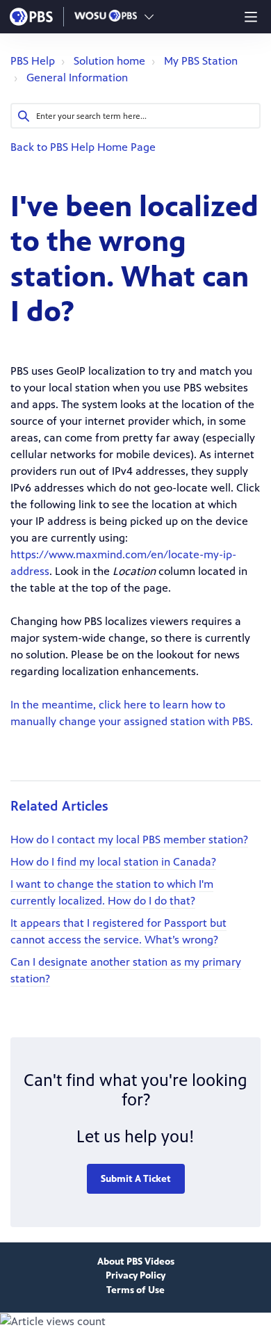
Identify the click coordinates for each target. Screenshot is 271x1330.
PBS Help (32, 60)
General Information (77, 77)
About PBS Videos (135, 1261)
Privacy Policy (135, 1275)
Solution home (109, 60)
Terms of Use (135, 1290)
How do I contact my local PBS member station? (129, 839)
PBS (31, 17)
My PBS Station (201, 60)
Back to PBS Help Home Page (83, 147)
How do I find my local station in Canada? (113, 861)
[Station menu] (149, 16)
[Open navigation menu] (250, 16)
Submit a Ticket (136, 1179)
